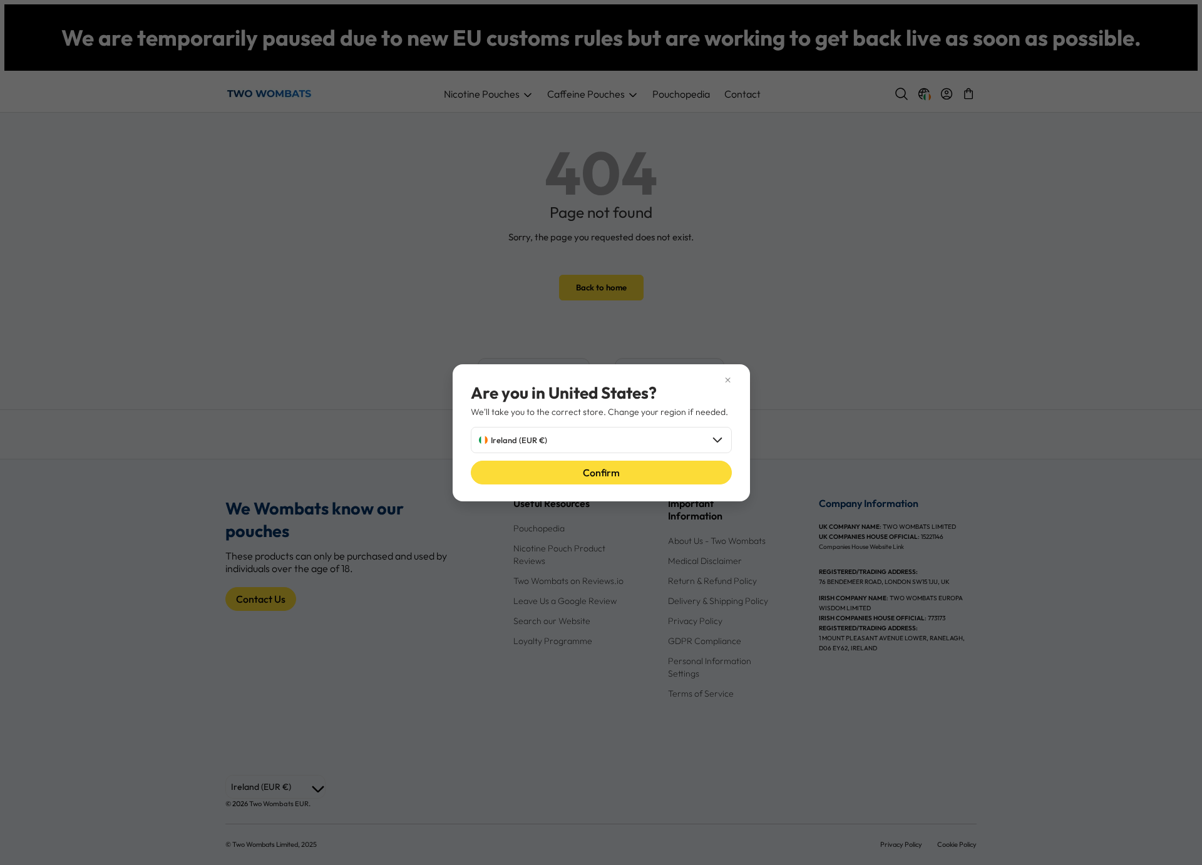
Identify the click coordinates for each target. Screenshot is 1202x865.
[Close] (601, 381)
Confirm (601, 472)
